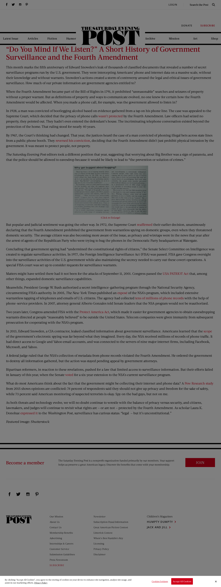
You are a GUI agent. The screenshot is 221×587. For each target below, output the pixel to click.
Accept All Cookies (182, 581)
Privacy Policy (41, 582)
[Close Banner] (216, 581)
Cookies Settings (160, 581)
